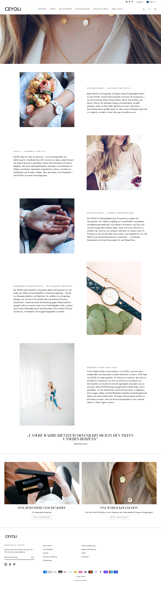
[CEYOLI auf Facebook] (10, 564)
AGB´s (84, 553)
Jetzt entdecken (41, 517)
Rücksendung (47, 560)
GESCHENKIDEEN (82, 9)
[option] (80, 39)
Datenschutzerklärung (89, 549)
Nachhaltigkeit (101, 9)
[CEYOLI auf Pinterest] (14, 564)
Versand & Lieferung (50, 557)
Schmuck (42, 9)
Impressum (85, 557)
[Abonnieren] (32, 557)
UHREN (53, 9)
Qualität (45, 553)
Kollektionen (65, 9)
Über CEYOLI (117, 9)
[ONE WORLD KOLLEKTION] (119, 483)
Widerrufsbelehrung (88, 546)
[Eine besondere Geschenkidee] (41, 483)
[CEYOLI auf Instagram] (5, 564)
